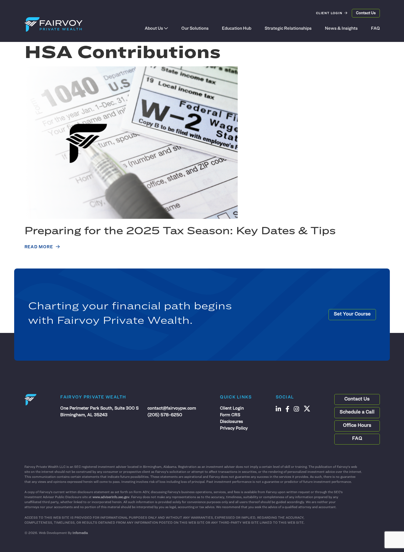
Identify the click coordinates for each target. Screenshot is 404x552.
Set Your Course (352, 314)
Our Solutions (195, 28)
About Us (154, 28)
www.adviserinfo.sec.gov (110, 497)
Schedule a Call (357, 412)
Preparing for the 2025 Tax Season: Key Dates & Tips (180, 231)
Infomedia (80, 533)
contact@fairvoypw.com (171, 408)
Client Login (329, 13)
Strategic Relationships (288, 28)
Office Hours (357, 425)
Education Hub (236, 28)
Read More (38, 247)
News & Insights (341, 28)
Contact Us (366, 13)
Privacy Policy (234, 428)
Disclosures (231, 422)
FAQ (375, 28)
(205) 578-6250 (164, 415)
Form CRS (230, 415)
